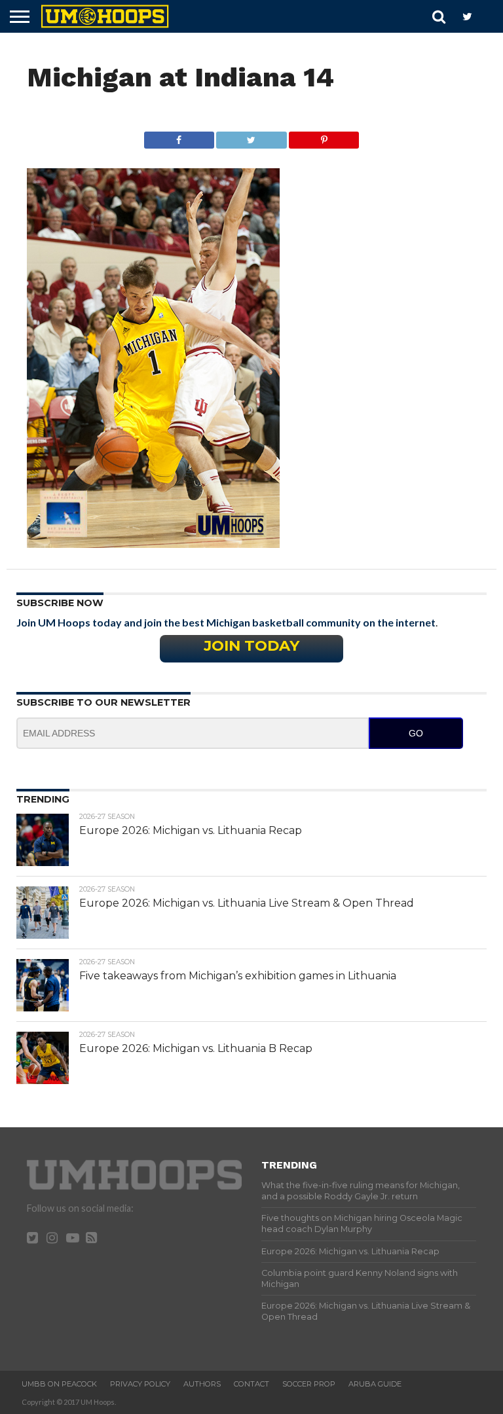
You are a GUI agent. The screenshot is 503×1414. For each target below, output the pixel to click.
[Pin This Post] (324, 136)
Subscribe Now (59, 603)
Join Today (251, 645)
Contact (251, 1383)
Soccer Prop (308, 1383)
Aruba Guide (374, 1383)
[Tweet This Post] (251, 136)
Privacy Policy (140, 1383)
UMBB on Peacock (59, 1383)
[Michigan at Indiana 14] (153, 543)
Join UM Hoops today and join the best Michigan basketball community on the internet (226, 622)
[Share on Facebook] (179, 136)
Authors (202, 1383)
